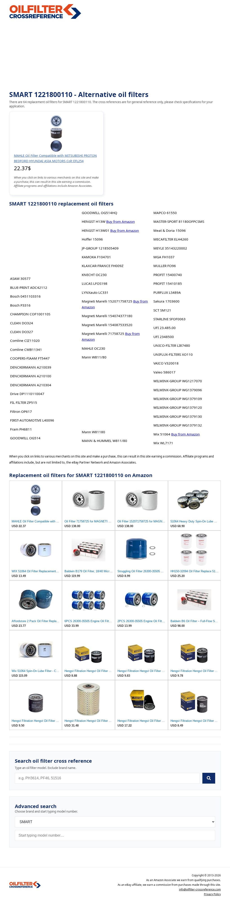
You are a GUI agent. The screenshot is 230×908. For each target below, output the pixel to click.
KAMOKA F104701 (96, 257)
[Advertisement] (115, 55)
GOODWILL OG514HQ (99, 212)
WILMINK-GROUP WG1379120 (177, 407)
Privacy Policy (212, 894)
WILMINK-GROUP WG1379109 (177, 398)
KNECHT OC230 (94, 274)
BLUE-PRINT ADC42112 (28, 287)
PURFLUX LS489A (167, 292)
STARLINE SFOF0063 (169, 319)
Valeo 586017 (164, 372)
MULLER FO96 (164, 265)
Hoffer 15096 (92, 239)
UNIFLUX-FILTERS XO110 (173, 354)
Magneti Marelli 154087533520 (107, 325)
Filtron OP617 (21, 411)
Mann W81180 (93, 432)
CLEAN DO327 (21, 331)
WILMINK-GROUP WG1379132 (177, 425)
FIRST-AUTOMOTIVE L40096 (32, 420)
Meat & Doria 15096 (169, 230)
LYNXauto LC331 (95, 292)
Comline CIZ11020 (25, 340)
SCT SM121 (162, 310)
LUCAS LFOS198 (94, 283)
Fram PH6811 (21, 429)
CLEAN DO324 (21, 323)
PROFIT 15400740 (167, 274)
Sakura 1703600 (166, 301)
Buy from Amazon (120, 221)
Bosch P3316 (20, 305)
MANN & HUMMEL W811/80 (104, 440)
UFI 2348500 (163, 336)
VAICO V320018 (166, 363)
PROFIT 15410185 (167, 283)
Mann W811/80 (94, 357)
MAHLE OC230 (93, 348)
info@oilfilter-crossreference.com (200, 889)
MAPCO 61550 (165, 212)
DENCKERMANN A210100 (30, 376)
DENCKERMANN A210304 (30, 385)
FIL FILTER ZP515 (23, 402)
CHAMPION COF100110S (30, 314)
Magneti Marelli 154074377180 (107, 316)
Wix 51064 (161, 434)
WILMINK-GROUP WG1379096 (177, 390)
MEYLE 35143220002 (170, 248)
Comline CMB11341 (26, 349)
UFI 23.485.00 (164, 327)
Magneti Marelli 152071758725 (107, 301)
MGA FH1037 (164, 257)
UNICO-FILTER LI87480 (171, 345)
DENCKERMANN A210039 (30, 367)
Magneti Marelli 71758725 (103, 333)
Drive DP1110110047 (27, 393)
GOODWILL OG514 (25, 438)
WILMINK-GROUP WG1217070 (177, 381)
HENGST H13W (93, 221)
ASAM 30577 (20, 278)
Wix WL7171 (163, 443)
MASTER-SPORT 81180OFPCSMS (178, 221)
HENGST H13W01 (95, 230)
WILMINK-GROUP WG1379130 (177, 416)
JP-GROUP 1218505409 (100, 248)
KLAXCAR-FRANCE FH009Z (103, 265)
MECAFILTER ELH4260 (170, 239)
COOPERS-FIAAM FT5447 (30, 358)
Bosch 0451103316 (25, 296)
